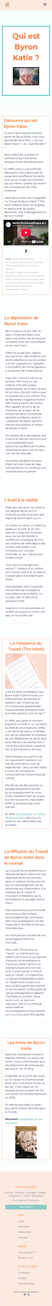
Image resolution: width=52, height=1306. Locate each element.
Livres (21, 1221)
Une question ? (26, 1252)
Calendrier (24, 1226)
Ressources (24, 1232)
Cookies (22, 1278)
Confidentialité (26, 1283)
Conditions (24, 1272)
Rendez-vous (25, 1257)
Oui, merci (26, 1207)
